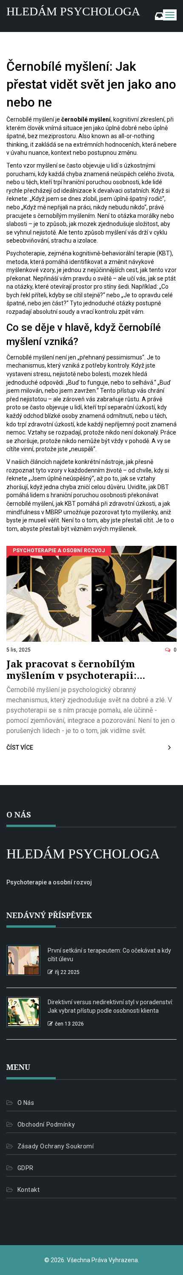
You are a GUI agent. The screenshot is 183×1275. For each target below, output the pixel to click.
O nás (25, 1102)
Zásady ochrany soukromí (55, 1146)
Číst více (19, 747)
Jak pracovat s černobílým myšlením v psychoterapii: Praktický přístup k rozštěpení (82, 669)
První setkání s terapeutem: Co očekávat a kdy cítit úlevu (109, 954)
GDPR (25, 1168)
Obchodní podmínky (46, 1124)
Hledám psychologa (73, 11)
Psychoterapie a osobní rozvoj (59, 550)
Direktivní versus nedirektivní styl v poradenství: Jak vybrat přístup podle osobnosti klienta (110, 1006)
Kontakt (28, 1189)
